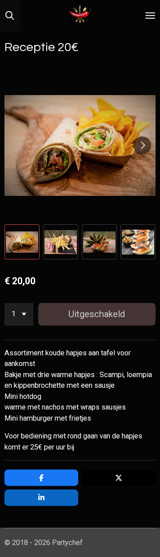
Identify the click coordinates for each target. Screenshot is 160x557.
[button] (22, 241)
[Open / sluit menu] (150, 15)
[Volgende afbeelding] (142, 145)
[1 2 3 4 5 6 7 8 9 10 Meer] (18, 314)
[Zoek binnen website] (10, 15)
